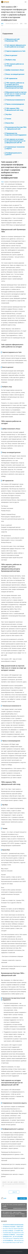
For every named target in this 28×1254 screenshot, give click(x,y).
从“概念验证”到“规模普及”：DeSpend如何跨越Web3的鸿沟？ (13, 1234)
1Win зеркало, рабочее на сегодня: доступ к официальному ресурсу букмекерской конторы (15, 85)
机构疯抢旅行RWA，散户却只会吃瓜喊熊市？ (13, 1236)
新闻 (21, 23)
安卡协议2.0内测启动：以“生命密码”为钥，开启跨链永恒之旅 (13, 1230)
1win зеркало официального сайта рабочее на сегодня (16, 46)
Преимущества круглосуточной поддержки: (16, 134)
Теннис (8, 118)
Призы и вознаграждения (15, 104)
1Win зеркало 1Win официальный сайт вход (14, 109)
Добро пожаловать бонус (15, 70)
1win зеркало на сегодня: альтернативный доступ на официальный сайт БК (15, 140)
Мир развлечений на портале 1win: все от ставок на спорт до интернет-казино (16, 93)
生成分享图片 (22, 1198)
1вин (2, 182)
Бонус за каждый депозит (15, 74)
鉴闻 (2, 23)
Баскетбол (10, 123)
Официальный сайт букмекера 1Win (13, 40)
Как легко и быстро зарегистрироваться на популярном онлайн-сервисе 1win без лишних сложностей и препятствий (13, 1228)
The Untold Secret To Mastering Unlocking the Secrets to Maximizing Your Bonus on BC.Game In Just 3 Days (13, 1238)
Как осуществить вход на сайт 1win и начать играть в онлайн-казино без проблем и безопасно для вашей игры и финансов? (13, 1242)
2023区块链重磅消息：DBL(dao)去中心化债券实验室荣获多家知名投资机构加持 (13, 1240)
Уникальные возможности (15, 100)
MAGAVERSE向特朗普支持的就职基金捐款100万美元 (13, 1224)
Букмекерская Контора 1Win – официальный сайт (16, 128)
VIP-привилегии (11, 78)
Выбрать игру (11, 60)
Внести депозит (11, 55)
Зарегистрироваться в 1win (15, 51)
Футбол (9, 114)
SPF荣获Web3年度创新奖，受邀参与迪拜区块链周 (13, 1226)
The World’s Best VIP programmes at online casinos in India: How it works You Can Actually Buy (13, 1232)
